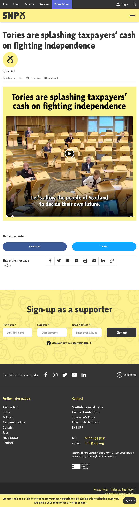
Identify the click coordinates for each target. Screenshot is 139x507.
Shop (16, 4)
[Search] (134, 4)
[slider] (69, 216)
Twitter (104, 246)
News (6, 412)
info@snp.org (94, 443)
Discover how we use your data (68, 343)
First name (10, 325)
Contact (8, 442)
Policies (44, 4)
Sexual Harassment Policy (119, 493)
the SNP (10, 71)
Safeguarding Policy (122, 489)
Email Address (81, 325)
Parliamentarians (14, 422)
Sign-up (121, 332)
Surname (43, 325)
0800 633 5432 (95, 438)
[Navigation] (132, 15)
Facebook (34, 246)
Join (5, 4)
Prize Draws (10, 437)
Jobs (6, 432)
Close (131, 500)
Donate (29, 4)
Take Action (62, 4)
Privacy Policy (100, 489)
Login (124, 4)
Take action (10, 407)
